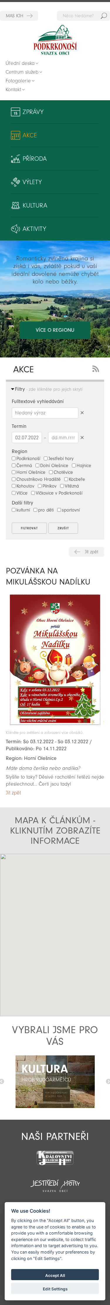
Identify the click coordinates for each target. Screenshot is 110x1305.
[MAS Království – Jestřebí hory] (55, 1154)
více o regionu (55, 330)
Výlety (32, 182)
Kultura (35, 205)
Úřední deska (20, 63)
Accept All (55, 1275)
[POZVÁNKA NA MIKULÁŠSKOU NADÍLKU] (55, 727)
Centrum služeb (22, 72)
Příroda (35, 159)
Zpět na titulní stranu (55, 40)
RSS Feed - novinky (96, 368)
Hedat (104, 16)
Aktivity (34, 229)
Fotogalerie (18, 81)
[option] (55, 1081)
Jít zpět (91, 551)
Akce (30, 135)
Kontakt (13, 90)
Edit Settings (55, 1289)
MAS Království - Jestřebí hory (19, 16)
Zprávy (33, 112)
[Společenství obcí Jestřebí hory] (55, 1182)
